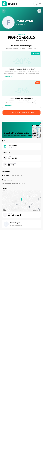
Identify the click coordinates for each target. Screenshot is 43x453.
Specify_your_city (17, 175)
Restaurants (21, 34)
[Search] (36, 4)
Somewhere (5, 175)
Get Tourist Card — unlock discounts (21, 112)
